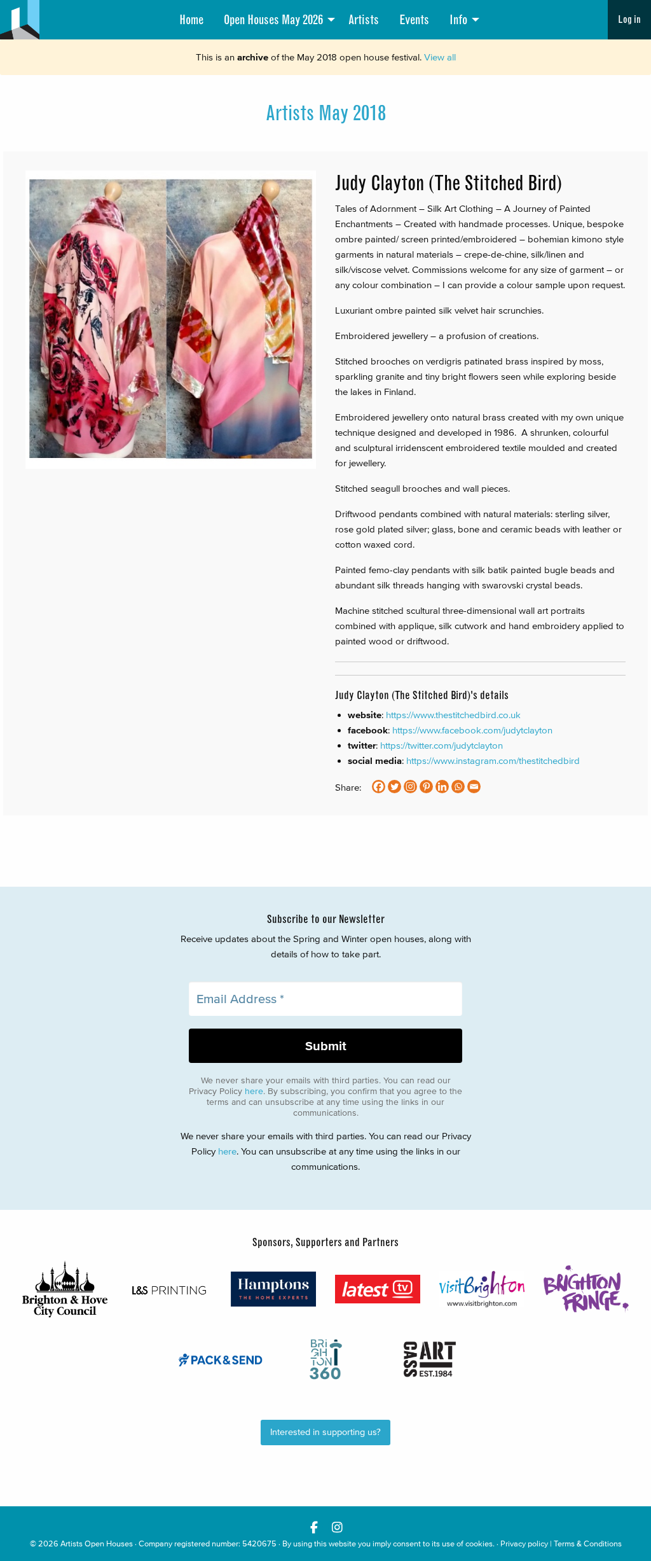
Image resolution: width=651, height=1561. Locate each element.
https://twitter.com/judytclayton (441, 745)
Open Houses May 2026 (273, 19)
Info (458, 19)
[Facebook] (378, 786)
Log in (629, 19)
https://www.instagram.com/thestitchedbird (493, 760)
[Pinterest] (426, 786)
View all (440, 57)
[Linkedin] (442, 786)
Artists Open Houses (96, 1543)
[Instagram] (410, 786)
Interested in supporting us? (325, 1432)
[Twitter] (394, 786)
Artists (363, 19)
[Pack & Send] (221, 1359)
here (254, 1091)
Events (414, 19)
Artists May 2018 (326, 113)
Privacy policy (524, 1543)
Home (191, 19)
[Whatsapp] (458, 786)
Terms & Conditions (588, 1543)
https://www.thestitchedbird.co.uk (453, 714)
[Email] (474, 786)
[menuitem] (191, 19)
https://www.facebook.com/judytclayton (472, 730)
